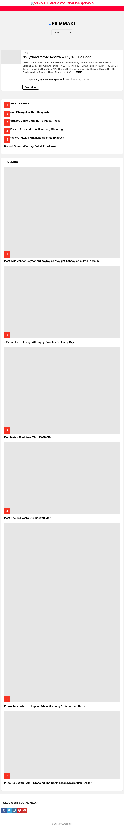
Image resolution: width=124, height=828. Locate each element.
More (79, 72)
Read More (30, 87)
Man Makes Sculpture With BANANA (27, 437)
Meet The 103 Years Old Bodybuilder (27, 517)
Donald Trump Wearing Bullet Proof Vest (30, 146)
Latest (63, 8)
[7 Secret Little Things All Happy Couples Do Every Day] (62, 302)
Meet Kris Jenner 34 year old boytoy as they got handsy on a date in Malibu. (52, 261)
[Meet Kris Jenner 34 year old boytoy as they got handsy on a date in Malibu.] (62, 212)
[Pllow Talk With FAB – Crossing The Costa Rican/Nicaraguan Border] (62, 745)
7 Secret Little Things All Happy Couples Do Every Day (39, 342)
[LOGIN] (121, 3)
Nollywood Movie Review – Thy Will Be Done (56, 57)
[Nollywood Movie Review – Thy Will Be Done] (11, 57)
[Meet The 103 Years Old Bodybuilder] (62, 478)
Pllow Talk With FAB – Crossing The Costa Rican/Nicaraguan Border (48, 782)
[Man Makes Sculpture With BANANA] (62, 390)
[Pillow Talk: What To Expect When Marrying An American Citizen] (62, 612)
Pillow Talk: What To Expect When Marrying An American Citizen (45, 706)
